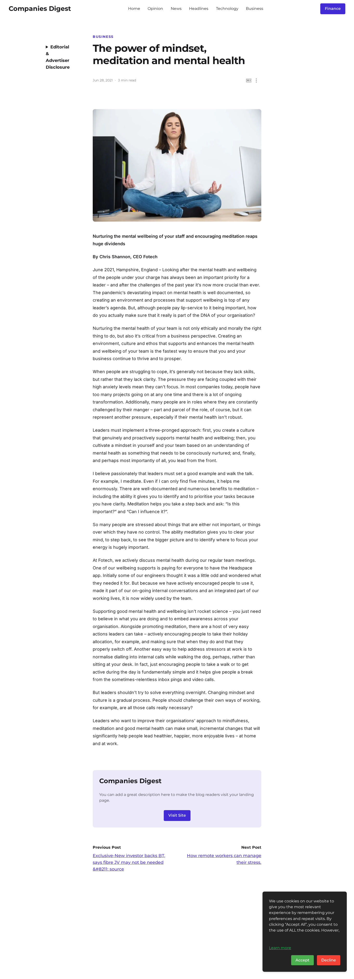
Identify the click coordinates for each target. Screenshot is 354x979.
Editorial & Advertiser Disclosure (58, 57)
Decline (328, 960)
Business (254, 8)
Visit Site (177, 815)
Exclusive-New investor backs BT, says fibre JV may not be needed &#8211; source (129, 862)
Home (134, 8)
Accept (302, 960)
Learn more (280, 947)
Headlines (198, 8)
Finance (333, 8)
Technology (227, 8)
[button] (256, 81)
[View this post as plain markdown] (249, 81)
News (176, 8)
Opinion (155, 8)
